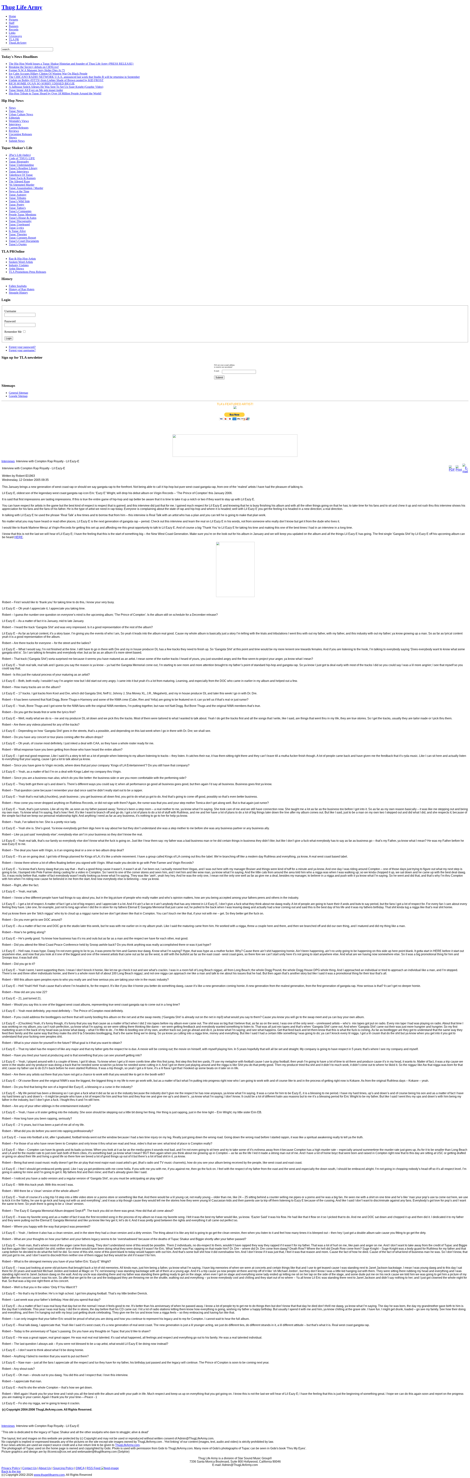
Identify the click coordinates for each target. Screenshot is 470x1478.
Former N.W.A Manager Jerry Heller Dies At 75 (37, 70)
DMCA (80, 1468)
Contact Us (29, 1468)
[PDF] (452, 469)
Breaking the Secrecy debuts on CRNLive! (34, 67)
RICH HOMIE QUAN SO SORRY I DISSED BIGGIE (42, 83)
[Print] (459, 469)
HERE (18, 537)
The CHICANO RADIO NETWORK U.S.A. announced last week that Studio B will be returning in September (74, 76)
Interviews (8, 461)
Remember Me (13, 331)
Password (10, 321)
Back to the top (11, 1471)
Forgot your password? (22, 347)
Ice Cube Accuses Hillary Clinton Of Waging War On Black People (48, 73)
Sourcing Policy (63, 1468)
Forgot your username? (22, 350)
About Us (45, 1468)
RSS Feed (94, 1468)
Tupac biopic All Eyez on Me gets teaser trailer (36, 90)
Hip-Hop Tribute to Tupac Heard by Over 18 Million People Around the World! (55, 93)
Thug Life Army (21, 7)
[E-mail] (465, 471)
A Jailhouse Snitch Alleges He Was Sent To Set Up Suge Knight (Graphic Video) (56, 86)
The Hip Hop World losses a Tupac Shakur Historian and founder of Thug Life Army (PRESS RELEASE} (71, 63)
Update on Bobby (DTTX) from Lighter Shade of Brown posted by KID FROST (56, 80)
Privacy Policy (10, 1468)
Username (10, 311)
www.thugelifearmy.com (49, 1474)
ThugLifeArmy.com (127, 1445)
